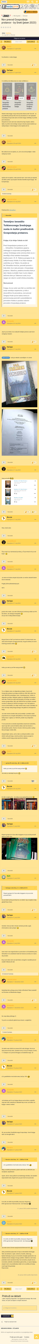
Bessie (9, 517)
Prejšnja (7, 41)
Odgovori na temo (19, 38)
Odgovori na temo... (11, 1308)
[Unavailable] (19, 492)
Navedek (10, 65)
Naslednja (31, 41)
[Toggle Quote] (4, 215)
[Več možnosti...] (35, 49)
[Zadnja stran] (37, 41)
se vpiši (8, 1300)
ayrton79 (8, 763)
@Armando (6, 357)
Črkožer (13, 35)
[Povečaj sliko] (19, 96)
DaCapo (10, 70)
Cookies (26, 1337)
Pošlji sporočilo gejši (16, 1337)
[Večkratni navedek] (4, 64)
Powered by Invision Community (19, 1341)
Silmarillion (12, 210)
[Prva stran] (1, 41)
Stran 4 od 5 (19, 41)
